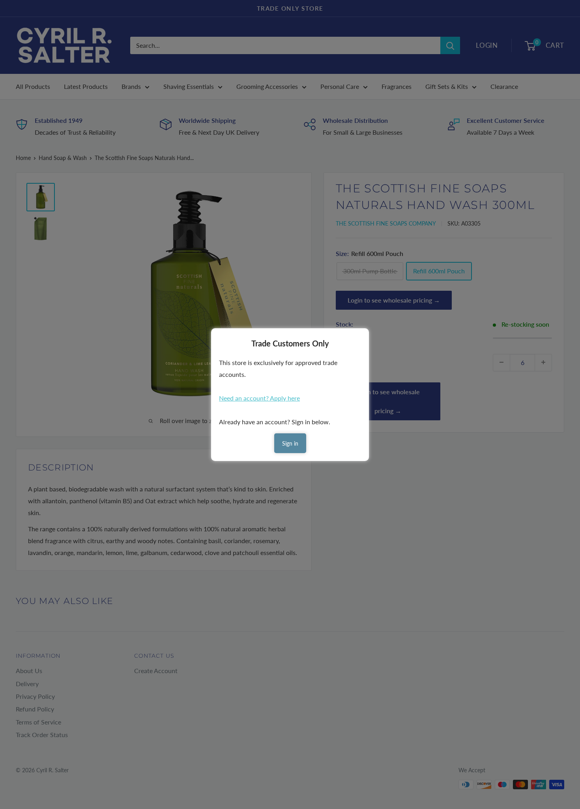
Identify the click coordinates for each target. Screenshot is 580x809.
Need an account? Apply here (259, 398)
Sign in (290, 443)
